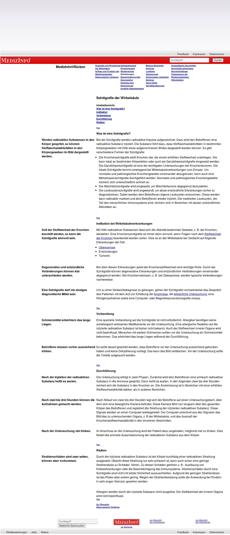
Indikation (101, 112)
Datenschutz (217, 54)
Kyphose (150, 68)
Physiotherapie (128, 68)
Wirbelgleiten (177, 80)
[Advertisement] (115, 25)
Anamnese (161, 294)
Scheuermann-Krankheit (157, 77)
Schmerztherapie (128, 65)
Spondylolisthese (179, 71)
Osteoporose (152, 74)
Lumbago (150, 71)
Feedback (183, 54)
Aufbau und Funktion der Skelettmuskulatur (107, 73)
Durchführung (104, 119)
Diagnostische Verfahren (107, 77)
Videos (45, 532)
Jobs (34, 532)
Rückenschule (127, 71)
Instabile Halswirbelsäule (132, 88)
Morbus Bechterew (155, 65)
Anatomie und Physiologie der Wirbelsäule (107, 67)
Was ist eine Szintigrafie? (110, 108)
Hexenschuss (127, 85)
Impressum (199, 54)
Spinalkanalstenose (155, 85)
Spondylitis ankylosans (182, 68)
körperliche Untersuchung (190, 294)
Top (98, 127)
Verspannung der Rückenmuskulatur (180, 75)
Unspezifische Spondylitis (183, 65)
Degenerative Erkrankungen (127, 81)
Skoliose (150, 80)
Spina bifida (151, 82)
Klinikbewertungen (16, 532)
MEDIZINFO (16, 60)
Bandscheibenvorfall (130, 77)
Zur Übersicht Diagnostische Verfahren (108, 505)
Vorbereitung (103, 115)
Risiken (100, 122)
